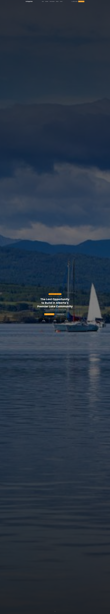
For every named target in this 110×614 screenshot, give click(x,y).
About (43, 1)
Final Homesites (52, 1)
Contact (61, 1)
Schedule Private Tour (60, 314)
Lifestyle (57, 1)
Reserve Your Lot (81, 1)
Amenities (46, 1)
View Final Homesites (49, 314)
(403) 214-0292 (75, 1)
